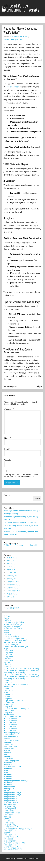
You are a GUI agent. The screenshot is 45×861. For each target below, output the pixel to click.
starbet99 (8, 762)
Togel (6, 648)
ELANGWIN (9, 714)
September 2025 (13, 590)
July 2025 (10, 596)
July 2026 (10, 560)
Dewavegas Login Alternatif (15, 640)
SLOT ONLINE (10, 722)
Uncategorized (12, 386)
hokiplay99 (8, 652)
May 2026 (11, 566)
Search (7, 495)
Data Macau (9, 734)
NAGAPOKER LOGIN (12, 766)
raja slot (7, 750)
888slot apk (9, 686)
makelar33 (8, 690)
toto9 (6, 772)
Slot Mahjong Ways (12, 732)
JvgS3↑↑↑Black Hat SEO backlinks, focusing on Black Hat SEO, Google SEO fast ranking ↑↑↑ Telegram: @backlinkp (22, 676)
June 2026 (11, 563)
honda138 (8, 768)
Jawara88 (8, 682)
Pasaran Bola (9, 748)
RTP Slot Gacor (10, 830)
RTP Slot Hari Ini (10, 746)
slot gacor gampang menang (16, 780)
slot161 (6, 754)
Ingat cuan (8, 650)
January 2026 (12, 578)
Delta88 (7, 620)
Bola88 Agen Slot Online (14, 622)
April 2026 (11, 569)
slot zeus (7, 752)
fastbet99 (8, 776)
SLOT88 (7, 616)
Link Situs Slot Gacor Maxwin (16, 684)
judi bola (7, 634)
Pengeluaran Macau (12, 812)
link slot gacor (9, 704)
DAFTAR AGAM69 (11, 740)
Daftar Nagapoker (11, 760)
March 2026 (12, 572)
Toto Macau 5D (10, 804)
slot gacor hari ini (11, 796)
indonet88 (8, 694)
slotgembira (9, 698)
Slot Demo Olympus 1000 (14, 842)
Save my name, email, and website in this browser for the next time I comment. (21, 475)
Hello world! (32, 545)
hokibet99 (8, 764)
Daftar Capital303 (11, 636)
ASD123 (7, 692)
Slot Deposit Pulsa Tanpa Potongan (18, 828)
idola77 (7, 696)
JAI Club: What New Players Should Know (20, 522)
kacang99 (8, 756)
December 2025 (13, 581)
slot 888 (7, 666)
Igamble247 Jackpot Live (14, 638)
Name (7, 438)
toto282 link (9, 710)
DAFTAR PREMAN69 (12, 716)
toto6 (6, 770)
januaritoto (8, 758)
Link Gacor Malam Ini (13, 848)
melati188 (8, 782)
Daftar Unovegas (11, 644)
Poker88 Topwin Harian (13, 628)
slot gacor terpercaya (12, 792)
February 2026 (13, 575)
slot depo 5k (9, 788)
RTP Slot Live (9, 814)
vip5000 (7, 662)
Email (7, 449)
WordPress (20, 858)
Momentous (33, 858)
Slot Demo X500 (11, 802)
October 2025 (12, 587)
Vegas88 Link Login (12, 626)
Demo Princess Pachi (12, 826)
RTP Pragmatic (10, 808)
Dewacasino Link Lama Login (16, 646)
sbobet (6, 630)
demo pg (7, 816)
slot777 (7, 738)
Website (7, 460)
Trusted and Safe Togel (13, 624)
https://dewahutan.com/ (13, 700)
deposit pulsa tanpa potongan (16, 708)
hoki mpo (8, 654)
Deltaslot (7, 658)
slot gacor (8, 706)
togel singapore (10, 840)
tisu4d (6, 790)
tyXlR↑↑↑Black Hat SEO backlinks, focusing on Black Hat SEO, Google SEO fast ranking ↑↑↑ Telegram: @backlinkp (22, 670)
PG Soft (7, 820)
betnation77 (9, 702)
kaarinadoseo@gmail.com (13, 39)
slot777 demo (9, 786)
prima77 (7, 742)
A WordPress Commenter (14, 545)
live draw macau (13, 86)
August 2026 (12, 557)
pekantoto (8, 774)
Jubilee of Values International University (20, 8)
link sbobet (8, 838)
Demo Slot (8, 744)
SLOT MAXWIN (10, 718)
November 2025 (13, 584)
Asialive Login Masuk (12, 642)
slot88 (6, 680)
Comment (9, 409)
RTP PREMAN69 (11, 736)
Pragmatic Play (10, 806)
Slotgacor (8, 618)
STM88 (7, 818)
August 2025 (12, 593)
